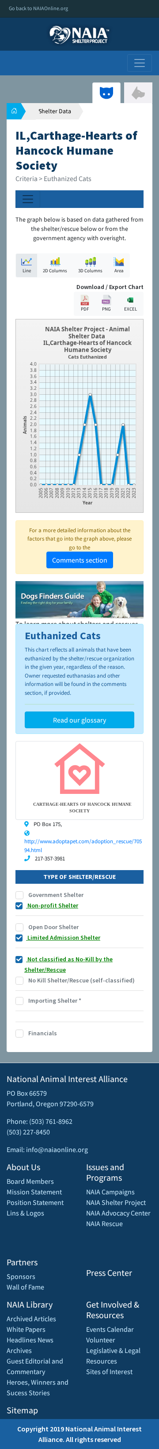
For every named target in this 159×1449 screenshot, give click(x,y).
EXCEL (130, 309)
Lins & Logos (25, 1212)
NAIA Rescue (104, 1223)
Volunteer (100, 1339)
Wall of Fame (25, 1286)
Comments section (79, 560)
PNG (106, 309)
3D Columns (90, 270)
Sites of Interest (109, 1371)
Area (119, 270)
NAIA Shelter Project (116, 1202)
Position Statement (35, 1202)
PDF (85, 309)
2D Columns (55, 270)
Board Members (30, 1181)
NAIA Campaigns (110, 1191)
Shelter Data (54, 111)
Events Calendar (110, 1329)
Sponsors (21, 1276)
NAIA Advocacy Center (118, 1212)
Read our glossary (79, 719)
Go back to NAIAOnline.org (38, 8)
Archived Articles (31, 1318)
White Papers (26, 1329)
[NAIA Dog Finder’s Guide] (79, 598)
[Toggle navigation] (139, 63)
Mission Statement (34, 1191)
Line (27, 270)
